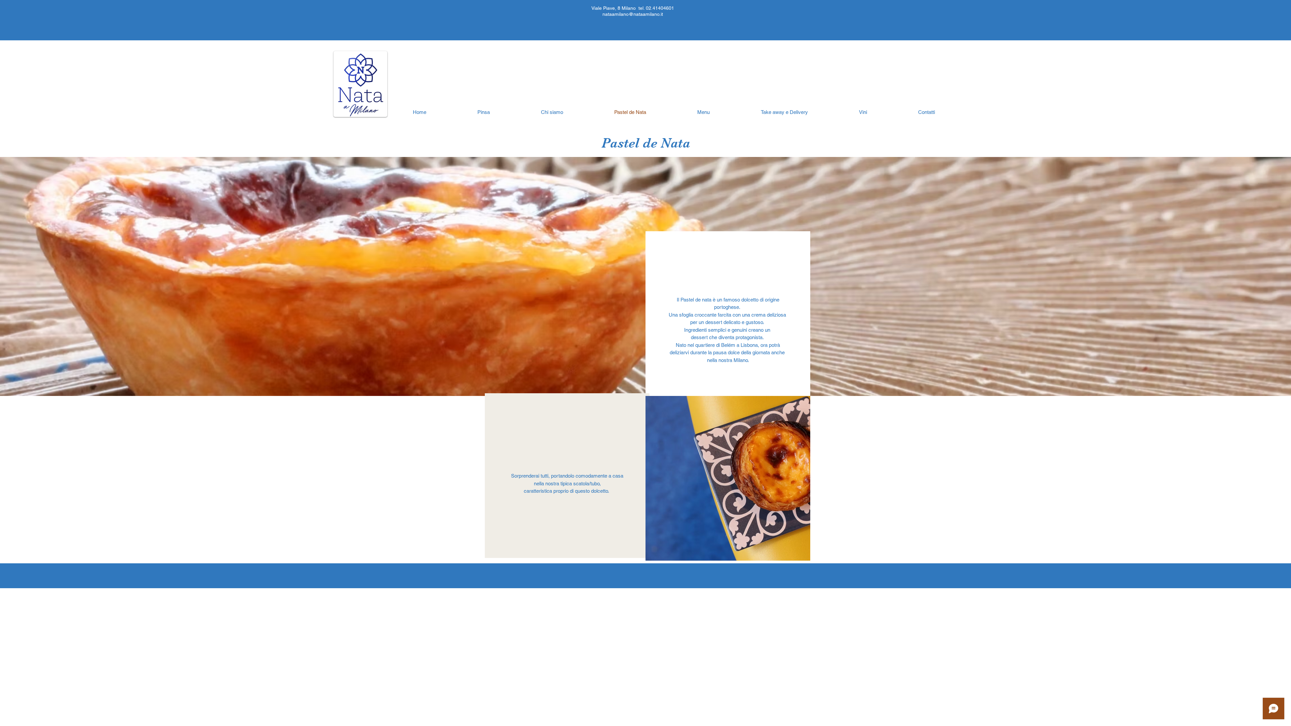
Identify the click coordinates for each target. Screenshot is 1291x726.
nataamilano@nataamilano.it (632, 14)
